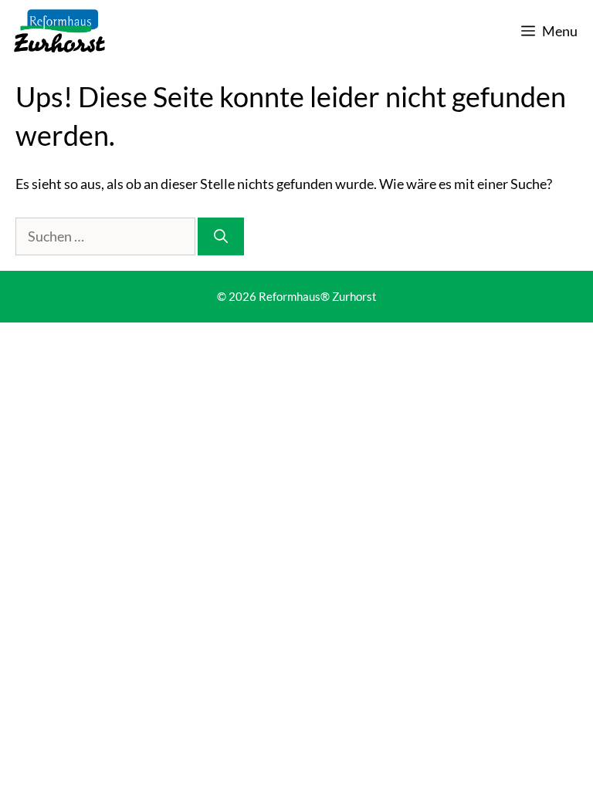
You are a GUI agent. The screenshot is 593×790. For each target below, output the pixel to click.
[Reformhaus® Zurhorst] (59, 31)
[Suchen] (221, 236)
